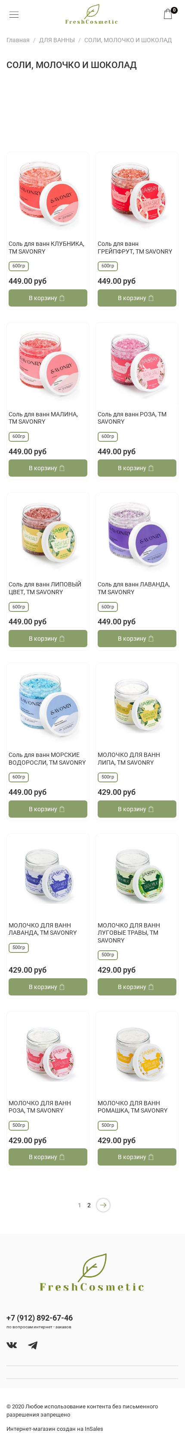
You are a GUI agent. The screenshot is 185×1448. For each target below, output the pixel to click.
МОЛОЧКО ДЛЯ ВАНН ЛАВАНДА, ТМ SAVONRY (43, 929)
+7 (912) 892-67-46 (39, 1317)
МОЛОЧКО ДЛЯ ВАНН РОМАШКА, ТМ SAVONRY (132, 1107)
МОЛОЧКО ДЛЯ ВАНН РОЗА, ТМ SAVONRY (40, 1107)
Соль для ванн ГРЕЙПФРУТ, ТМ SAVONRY (135, 247)
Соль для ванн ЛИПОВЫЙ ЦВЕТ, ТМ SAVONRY (45, 588)
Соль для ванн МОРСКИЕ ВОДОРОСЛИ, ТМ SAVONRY (47, 758)
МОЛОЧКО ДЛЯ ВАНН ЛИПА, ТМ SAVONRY (129, 758)
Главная (18, 40)
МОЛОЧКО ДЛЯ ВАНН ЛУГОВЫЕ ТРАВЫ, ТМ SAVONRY (129, 933)
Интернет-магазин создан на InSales (54, 1429)
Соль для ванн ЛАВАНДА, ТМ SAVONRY (134, 588)
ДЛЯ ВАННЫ (57, 40)
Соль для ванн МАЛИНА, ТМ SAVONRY (43, 418)
